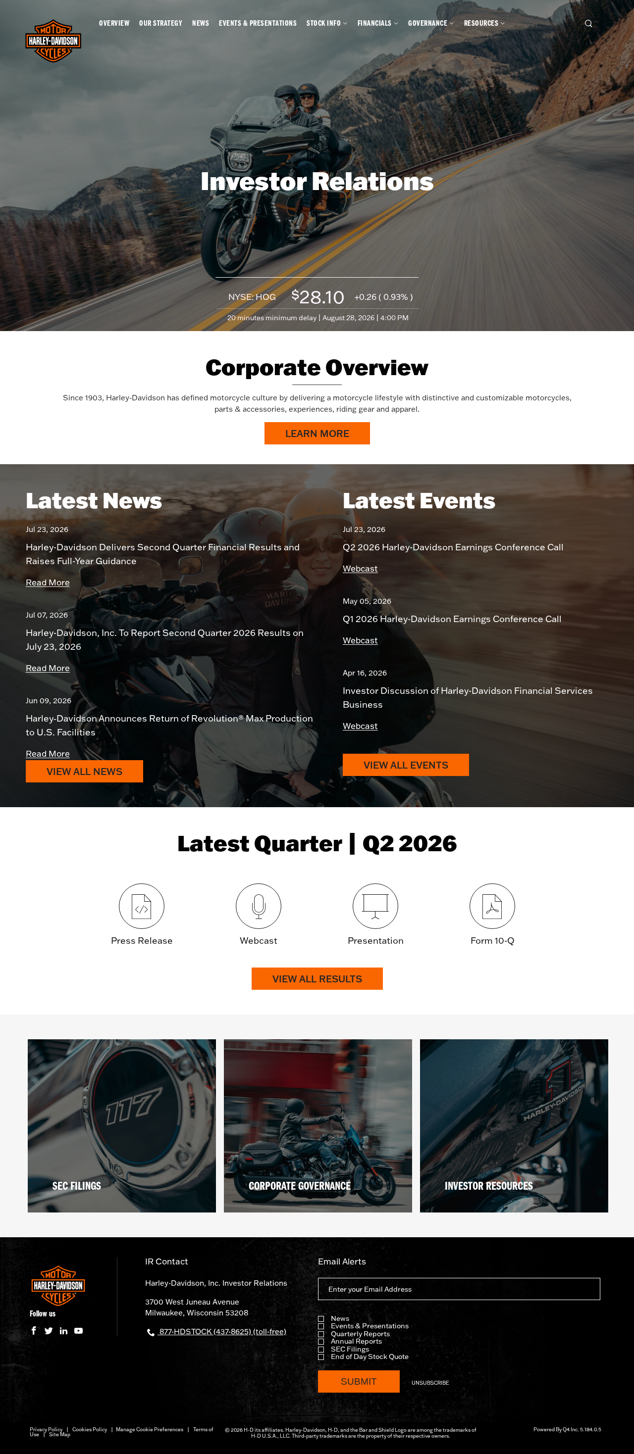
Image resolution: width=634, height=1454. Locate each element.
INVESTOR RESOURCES (489, 1187)
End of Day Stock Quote (370, 1356)
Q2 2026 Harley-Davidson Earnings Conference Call (453, 547)
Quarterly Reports (360, 1334)
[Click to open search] (589, 24)
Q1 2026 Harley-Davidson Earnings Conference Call (452, 619)
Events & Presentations (370, 1326)
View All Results (317, 978)
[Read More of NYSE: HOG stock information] (317, 299)
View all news (84, 771)
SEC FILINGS (77, 1187)
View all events (406, 765)
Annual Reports (356, 1341)
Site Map (59, 1434)
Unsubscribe (430, 1383)
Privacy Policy (46, 1429)
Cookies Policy (89, 1429)
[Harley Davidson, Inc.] (53, 42)
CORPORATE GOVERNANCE (300, 1187)
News (340, 1318)
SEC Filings (350, 1349)
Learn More (327, 435)
